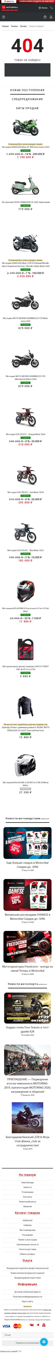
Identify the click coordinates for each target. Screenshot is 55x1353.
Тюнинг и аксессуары (27, 1240)
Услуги (27, 1260)
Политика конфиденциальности (27, 1297)
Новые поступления (27, 90)
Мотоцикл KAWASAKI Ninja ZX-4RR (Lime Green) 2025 (25, 147)
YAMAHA (27, 1225)
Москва (44, 8)
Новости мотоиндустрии (23, 818)
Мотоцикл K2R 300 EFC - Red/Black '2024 (25, 492)
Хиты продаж (27, 108)
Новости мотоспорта (23, 984)
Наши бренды (27, 1183)
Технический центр (27, 1202)
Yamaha (23, 26)
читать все (45, 819)
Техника (14, 26)
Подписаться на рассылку (27, 1343)
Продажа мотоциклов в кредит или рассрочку (27, 1268)
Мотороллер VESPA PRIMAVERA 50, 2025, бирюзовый (25, 202)
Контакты (27, 1197)
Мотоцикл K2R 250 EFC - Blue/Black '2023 (25, 550)
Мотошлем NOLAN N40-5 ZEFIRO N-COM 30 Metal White (25, 784)
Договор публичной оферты (27, 1292)
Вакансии (27, 1207)
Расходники (27, 1235)
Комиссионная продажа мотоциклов (27, 1273)
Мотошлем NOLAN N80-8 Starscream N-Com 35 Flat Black (25, 610)
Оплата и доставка (27, 1249)
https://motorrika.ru (13, 1320)
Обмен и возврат (27, 1254)
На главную (27, 1175)
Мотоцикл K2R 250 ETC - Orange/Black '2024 (25, 434)
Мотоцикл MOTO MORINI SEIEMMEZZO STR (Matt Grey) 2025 (25, 319)
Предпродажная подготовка (27, 1278)
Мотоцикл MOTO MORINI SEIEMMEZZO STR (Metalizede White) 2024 (25, 377)
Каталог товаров (27, 1213)
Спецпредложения (27, 99)
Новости (27, 1187)
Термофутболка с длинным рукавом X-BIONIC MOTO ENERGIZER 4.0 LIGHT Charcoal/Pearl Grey (26, 729)
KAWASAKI (27, 1221)
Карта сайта (27, 1302)
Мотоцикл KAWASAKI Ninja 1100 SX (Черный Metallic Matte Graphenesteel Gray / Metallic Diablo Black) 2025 (25, 264)
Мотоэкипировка (28, 1230)
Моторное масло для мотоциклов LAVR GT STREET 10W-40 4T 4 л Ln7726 (26, 668)
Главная (5, 26)
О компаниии (27, 1192)
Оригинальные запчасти (28, 1245)
